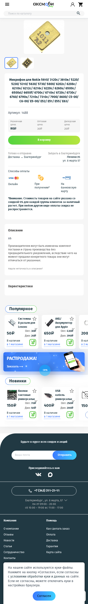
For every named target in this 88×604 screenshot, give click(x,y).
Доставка (52, 540)
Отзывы (9, 535)
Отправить (65, 455)
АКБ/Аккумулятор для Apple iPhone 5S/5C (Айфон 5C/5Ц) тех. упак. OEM (63, 322)
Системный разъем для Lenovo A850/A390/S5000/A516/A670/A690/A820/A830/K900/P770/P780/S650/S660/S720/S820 (27, 322)
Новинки (17, 381)
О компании (11, 529)
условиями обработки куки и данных (37, 576)
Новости (9, 540)
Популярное (21, 309)
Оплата (51, 535)
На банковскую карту (68, 187)
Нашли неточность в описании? (25, 269)
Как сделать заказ (57, 529)
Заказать (15, 366)
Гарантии (52, 546)
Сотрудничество (14, 552)
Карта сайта (54, 552)
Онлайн (13, 184)
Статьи (8, 546)
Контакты (10, 558)
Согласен (44, 596)
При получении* (42, 186)
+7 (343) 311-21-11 (47, 490)
